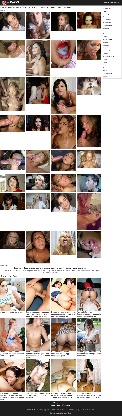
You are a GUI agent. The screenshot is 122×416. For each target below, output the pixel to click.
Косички (105, 42)
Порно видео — (56, 405)
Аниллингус (106, 14)
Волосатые (106, 34)
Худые (105, 70)
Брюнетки (106, 28)
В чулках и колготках (109, 31)
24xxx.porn (56, 403)
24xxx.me (117, 2)
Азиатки (105, 11)
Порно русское (107, 73)
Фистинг (105, 68)
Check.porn (65, 403)
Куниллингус (106, 45)
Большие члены (107, 25)
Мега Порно (4, 265)
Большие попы (107, 19)
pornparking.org (41, 410)
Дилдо (105, 36)
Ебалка (2, 11)
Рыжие (105, 62)
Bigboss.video (108, 2)
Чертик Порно (107, 8)
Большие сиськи (107, 22)
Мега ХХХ (105, 76)
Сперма (105, 65)
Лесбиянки (106, 48)
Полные (105, 59)
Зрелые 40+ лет (107, 39)
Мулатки (105, 53)
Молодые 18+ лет (108, 51)
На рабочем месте (108, 56)
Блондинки (106, 17)
